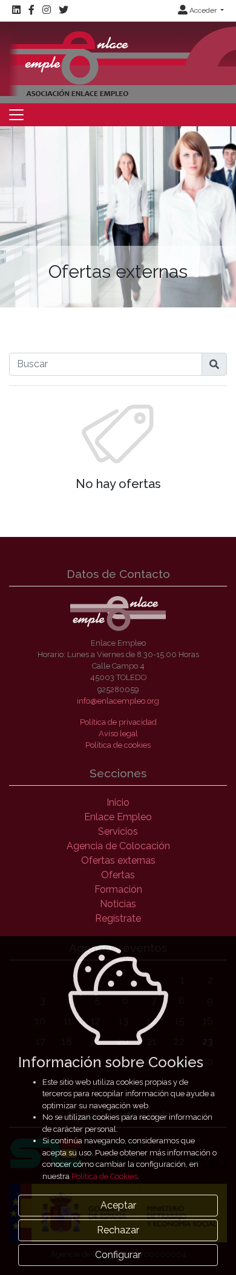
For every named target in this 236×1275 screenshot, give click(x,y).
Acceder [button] (203, 10)
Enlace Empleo (118, 817)
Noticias (118, 904)
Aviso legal (118, 733)
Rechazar (118, 1230)
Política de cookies (118, 745)
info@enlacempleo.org (118, 700)
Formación (118, 889)
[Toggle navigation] (16, 114)
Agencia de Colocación (118, 846)
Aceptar (118, 1205)
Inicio (118, 802)
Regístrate (118, 918)
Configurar (118, 1255)
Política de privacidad (118, 722)
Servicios (118, 831)
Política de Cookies (104, 1176)
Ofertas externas (118, 860)
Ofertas (118, 875)
